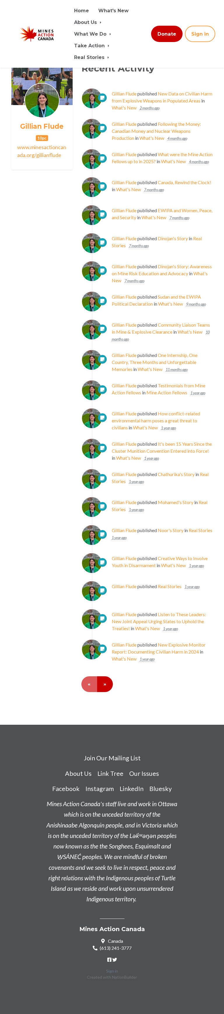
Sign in (200, 34)
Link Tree (110, 773)
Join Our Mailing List (112, 758)
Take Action (90, 45)
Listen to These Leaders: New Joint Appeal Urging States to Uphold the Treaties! (159, 621)
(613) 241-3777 (116, 948)
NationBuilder (124, 977)
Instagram (99, 788)
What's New (113, 10)
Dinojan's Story (173, 238)
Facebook (66, 788)
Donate (167, 34)
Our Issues (144, 773)
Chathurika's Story (176, 474)
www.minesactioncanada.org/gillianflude (41, 151)
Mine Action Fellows (166, 392)
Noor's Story (170, 530)
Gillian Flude (42, 126)
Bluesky (160, 788)
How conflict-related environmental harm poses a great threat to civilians (156, 420)
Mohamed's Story (175, 502)
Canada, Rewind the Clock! (184, 182)
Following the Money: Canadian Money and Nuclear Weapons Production (156, 131)
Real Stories (90, 57)
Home (81, 10)
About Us (86, 22)
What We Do (91, 34)
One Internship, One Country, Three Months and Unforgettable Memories (154, 362)
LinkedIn (132, 788)
